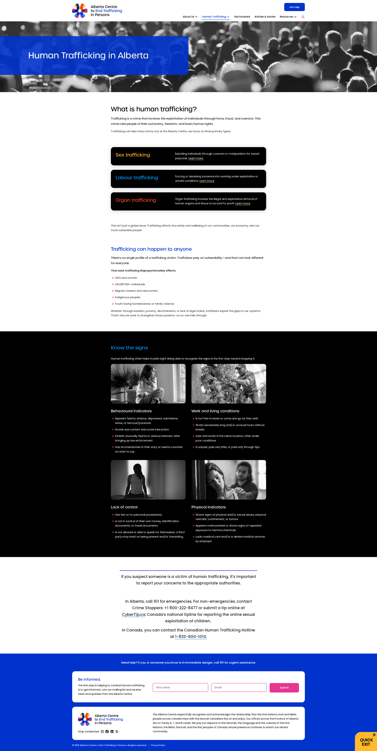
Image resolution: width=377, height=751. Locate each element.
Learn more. (196, 158)
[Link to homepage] (97, 10)
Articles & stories (265, 17)
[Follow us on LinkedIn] (112, 731)
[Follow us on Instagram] (102, 731)
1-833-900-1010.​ (191, 637)
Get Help (294, 7)
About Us (189, 17)
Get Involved (242, 17)
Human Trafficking (214, 17)
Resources (287, 17)
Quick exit (366, 742)
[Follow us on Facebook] (107, 731)
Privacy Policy (158, 745)
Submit (284, 688)
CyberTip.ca (133, 615)
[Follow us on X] (116, 731)
